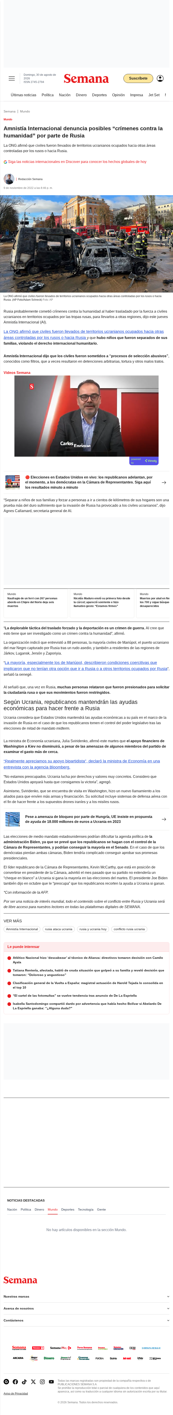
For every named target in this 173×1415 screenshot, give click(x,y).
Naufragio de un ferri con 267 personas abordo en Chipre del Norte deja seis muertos (32, 602)
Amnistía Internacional (22, 929)
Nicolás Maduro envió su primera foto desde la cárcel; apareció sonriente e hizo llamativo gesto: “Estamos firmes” (102, 602)
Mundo (25, 111)
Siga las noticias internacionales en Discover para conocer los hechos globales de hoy (77, 162)
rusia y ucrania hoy (93, 929)
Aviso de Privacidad (20, 1393)
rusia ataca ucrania (58, 929)
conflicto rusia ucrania (129, 929)
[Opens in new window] (15, 1382)
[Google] (6, 1382)
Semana (10, 111)
